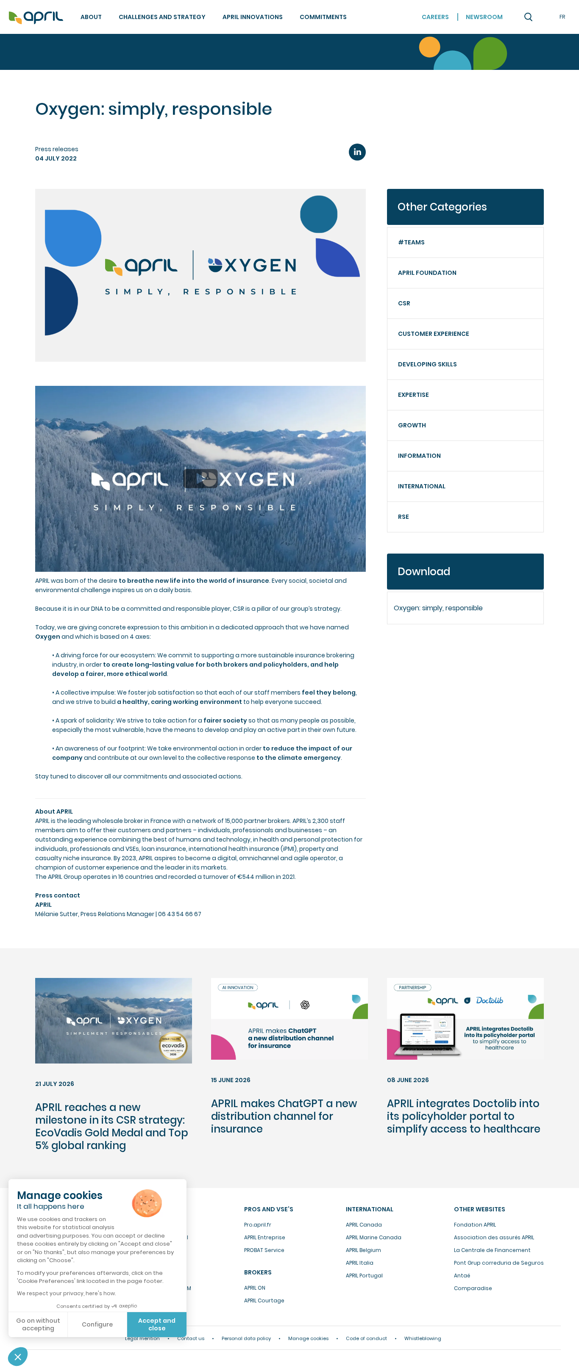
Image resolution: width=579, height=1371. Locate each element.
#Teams (411, 242)
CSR (404, 303)
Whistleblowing (422, 1338)
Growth (412, 425)
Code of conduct (366, 1338)
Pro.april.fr (257, 1224)
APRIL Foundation (427, 273)
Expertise (413, 395)
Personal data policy (246, 1338)
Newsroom (484, 17)
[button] (18, 1356)
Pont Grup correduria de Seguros (499, 1262)
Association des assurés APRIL (494, 1237)
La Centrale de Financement (492, 1250)
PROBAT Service (264, 1250)
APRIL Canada (364, 1224)
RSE (403, 516)
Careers (435, 17)
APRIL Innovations (253, 17)
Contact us (190, 1338)
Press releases (56, 149)
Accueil (36, 18)
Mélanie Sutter (56, 914)
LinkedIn (357, 152)
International (421, 486)
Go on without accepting (38, 1324)
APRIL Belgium (363, 1250)
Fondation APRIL (475, 1224)
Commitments (323, 17)
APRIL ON (254, 1287)
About (91, 17)
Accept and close (156, 1324)
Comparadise (473, 1288)
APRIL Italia (359, 1262)
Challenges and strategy (162, 17)
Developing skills (427, 364)
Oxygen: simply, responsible (438, 608)
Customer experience (433, 334)
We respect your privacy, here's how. (66, 1293)
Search (528, 17)
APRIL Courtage (264, 1300)
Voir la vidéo (55, 391)
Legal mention (142, 1338)
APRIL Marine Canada (373, 1237)
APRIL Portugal (364, 1275)
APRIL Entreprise (264, 1237)
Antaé (462, 1275)
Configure (97, 1324)
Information (419, 455)
